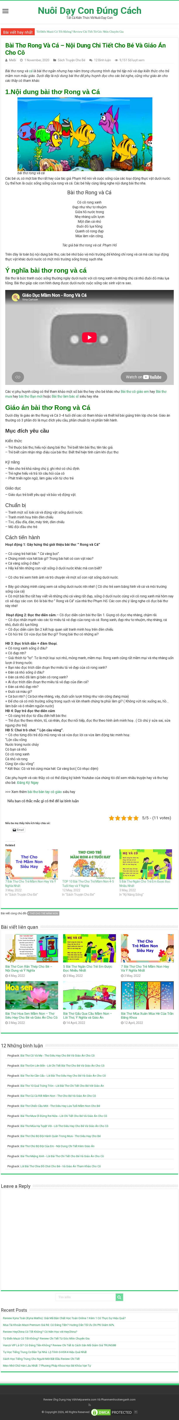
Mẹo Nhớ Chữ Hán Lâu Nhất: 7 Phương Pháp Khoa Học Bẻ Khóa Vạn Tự (47, 1365)
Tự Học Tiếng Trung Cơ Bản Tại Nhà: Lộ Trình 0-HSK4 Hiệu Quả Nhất (45, 1352)
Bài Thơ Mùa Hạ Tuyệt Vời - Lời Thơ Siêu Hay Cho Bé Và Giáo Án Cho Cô (64, 1126)
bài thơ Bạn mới (31, 396)
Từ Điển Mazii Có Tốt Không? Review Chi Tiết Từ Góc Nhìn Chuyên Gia (46, 1338)
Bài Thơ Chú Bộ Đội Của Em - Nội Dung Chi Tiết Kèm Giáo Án (58, 1146)
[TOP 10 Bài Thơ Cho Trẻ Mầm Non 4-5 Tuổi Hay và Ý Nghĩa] (88, 864)
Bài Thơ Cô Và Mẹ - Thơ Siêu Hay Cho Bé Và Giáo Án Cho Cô (58, 1055)
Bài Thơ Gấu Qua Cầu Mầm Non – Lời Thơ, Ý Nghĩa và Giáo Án (87, 1016)
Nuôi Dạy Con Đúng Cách (89, 10)
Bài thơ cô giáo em (135, 392)
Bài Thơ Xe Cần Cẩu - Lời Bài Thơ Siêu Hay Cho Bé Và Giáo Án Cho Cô (63, 1075)
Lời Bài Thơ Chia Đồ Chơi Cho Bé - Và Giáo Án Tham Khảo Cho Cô (61, 1166)
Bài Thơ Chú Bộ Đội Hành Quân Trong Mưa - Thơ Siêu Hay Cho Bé (61, 1136)
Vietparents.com (86, 1399)
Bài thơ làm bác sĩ (65, 396)
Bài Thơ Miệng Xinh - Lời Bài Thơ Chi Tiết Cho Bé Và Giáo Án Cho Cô (62, 1156)
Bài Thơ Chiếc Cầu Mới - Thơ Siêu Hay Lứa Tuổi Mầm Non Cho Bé (60, 1106)
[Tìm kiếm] (119, 1297)
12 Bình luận (102, 60)
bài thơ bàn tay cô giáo (45, 792)
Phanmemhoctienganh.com (118, 1399)
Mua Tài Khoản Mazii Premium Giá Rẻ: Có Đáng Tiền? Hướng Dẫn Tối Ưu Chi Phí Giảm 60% (58, 1325)
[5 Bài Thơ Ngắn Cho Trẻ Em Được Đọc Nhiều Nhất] (145, 864)
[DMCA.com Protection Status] (112, 1412)
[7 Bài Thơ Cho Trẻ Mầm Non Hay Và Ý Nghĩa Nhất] (31, 864)
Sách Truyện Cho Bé (71, 60)
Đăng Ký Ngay (28, 783)
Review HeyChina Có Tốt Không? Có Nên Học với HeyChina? (40, 1331)
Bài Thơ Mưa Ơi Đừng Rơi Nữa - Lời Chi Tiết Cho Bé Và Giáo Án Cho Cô (64, 1116)
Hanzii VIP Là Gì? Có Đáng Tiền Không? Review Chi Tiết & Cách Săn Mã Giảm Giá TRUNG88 (93, 31)
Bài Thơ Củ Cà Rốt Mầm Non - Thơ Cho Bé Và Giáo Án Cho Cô (58, 1095)
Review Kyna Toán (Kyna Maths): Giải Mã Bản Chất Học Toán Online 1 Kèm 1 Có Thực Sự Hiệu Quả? (64, 1318)
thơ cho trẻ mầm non (44, 913)
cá (31, 71)
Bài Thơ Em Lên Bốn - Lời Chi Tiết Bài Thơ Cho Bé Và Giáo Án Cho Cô (63, 1065)
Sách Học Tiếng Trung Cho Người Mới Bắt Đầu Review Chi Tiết (41, 1358)
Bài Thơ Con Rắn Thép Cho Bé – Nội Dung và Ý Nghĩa (28, 968)
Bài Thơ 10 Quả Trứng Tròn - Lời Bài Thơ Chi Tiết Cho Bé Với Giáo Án (62, 1085)
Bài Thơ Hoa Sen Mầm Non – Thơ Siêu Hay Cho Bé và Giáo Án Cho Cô (31, 1016)
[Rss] (89, 1405)
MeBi (12, 60)
